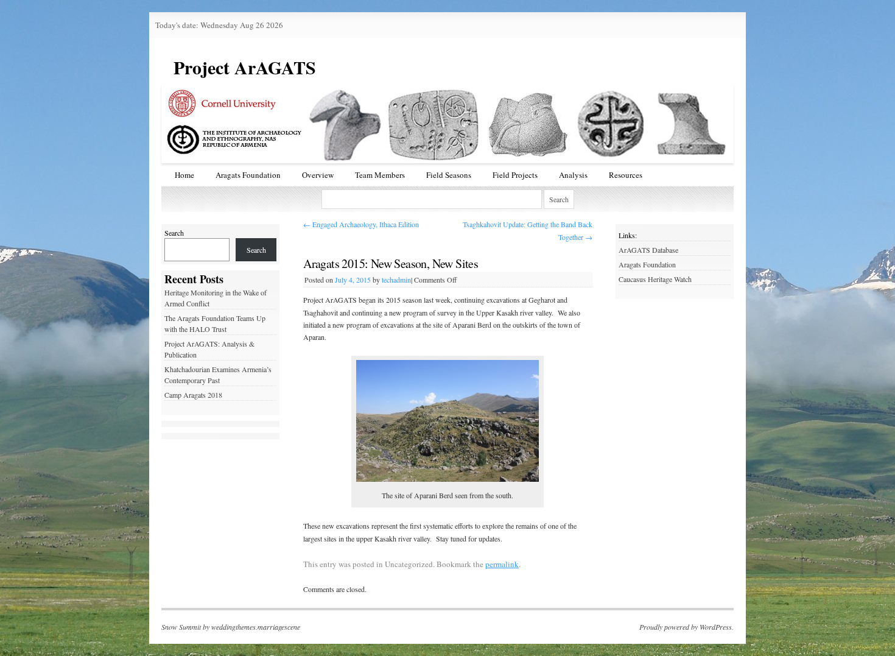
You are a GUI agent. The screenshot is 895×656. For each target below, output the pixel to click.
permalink (502, 564)
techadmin (396, 279)
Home (184, 174)
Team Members (380, 174)
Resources (625, 174)
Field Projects (515, 174)
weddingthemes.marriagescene (255, 627)
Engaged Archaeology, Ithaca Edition (361, 224)
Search (174, 233)
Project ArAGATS (245, 67)
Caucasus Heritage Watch (655, 279)
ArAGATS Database (648, 250)
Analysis (573, 174)
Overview (318, 174)
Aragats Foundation (248, 174)
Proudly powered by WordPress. (686, 627)
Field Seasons (448, 174)
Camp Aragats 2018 (193, 395)
